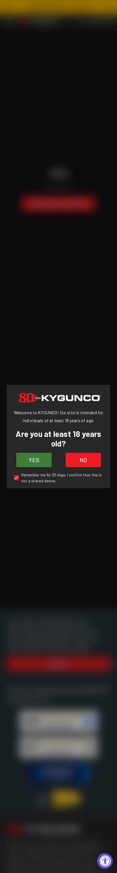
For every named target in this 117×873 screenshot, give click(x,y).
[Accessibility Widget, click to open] (105, 861)
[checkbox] (58, 478)
